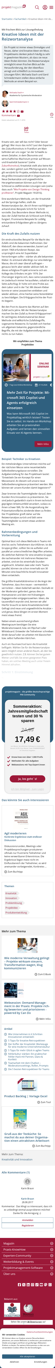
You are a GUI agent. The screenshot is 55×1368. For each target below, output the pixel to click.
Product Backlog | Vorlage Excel (25, 1096)
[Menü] (51, 7)
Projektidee (12, 907)
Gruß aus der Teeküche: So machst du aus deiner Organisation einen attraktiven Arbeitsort (26, 1137)
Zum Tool (46, 1102)
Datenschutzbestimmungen (40, 1332)
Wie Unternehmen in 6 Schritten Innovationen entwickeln (25, 1035)
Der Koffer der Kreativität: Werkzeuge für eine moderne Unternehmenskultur (29, 1045)
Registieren (28, 1225)
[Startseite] (14, 7)
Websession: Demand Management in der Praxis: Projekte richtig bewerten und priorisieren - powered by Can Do (27, 1008)
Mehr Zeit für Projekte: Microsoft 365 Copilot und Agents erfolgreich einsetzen (28, 400)
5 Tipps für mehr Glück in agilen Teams (28, 1050)
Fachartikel (20, 19)
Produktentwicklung (16, 912)
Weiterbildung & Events (18, 1262)
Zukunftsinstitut (10, 165)
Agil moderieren (15, 833)
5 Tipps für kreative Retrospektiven (26, 1040)
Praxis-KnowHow (14, 1249)
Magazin (8, 1243)
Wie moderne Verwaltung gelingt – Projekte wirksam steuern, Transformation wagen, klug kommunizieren (26, 963)
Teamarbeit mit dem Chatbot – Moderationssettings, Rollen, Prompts (28, 1064)
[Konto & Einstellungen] (45, 7)
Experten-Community (17, 1255)
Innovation (11, 898)
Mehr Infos (43, 444)
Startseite (7, 19)
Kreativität (11, 893)
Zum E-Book (44, 974)
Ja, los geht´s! (27, 779)
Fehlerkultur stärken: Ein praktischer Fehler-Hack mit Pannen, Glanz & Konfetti (27, 1056)
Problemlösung (14, 903)
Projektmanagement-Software (23, 1268)
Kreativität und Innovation (17, 1159)
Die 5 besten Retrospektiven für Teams (28, 1069)
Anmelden (27, 1220)
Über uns (9, 1274)
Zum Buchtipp (15, 871)
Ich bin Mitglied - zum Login (27, 789)
